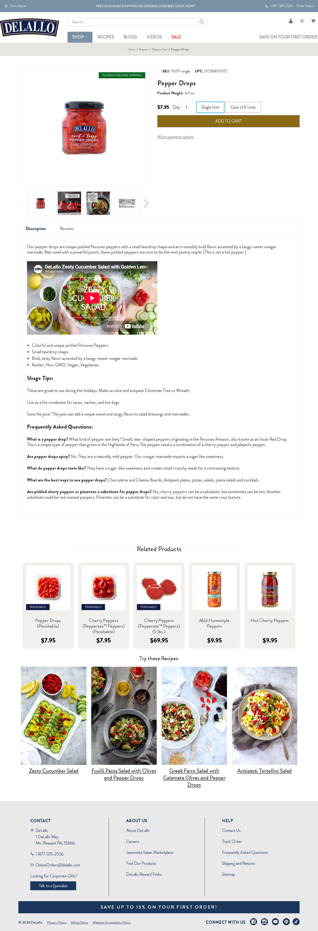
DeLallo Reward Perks (144, 874)
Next (146, 203)
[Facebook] (253, 921)
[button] (53, 716)
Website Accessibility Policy (112, 922)
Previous (21, 203)
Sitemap (228, 874)
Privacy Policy (56, 922)
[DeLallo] (29, 27)
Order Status (304, 6)
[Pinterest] (286, 921)
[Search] (202, 22)
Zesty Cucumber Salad (53, 771)
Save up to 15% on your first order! (159, 907)
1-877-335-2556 (281, 6)
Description (36, 229)
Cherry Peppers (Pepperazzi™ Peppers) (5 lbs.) (159, 626)
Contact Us (231, 831)
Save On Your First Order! (288, 37)
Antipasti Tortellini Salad (264, 771)
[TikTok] (296, 921)
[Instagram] (264, 921)
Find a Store (17, 6)
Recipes (105, 37)
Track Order (232, 841)
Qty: (176, 107)
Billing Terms (79, 922)
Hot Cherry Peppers (270, 620)
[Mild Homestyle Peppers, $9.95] (214, 588)
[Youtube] (275, 921)
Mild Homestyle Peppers (214, 623)
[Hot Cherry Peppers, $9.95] (270, 588)
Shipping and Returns (238, 863)
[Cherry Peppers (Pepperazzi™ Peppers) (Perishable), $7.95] (103, 588)
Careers (132, 841)
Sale (176, 37)
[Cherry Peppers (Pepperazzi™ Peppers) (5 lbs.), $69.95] (159, 588)
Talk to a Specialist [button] (53, 886)
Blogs (130, 37)
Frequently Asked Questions (245, 852)
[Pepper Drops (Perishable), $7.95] (48, 588)
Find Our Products (141, 863)
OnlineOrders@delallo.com (58, 865)
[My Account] (290, 20)
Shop (78, 37)
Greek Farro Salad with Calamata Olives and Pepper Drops (194, 778)
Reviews (67, 229)
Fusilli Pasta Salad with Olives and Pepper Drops (123, 774)
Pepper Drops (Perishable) (48, 623)
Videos (154, 37)
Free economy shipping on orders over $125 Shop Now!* (145, 6)
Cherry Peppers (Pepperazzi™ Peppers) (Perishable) (104, 626)
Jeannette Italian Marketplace (149, 852)
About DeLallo (137, 831)
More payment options (175, 137)
